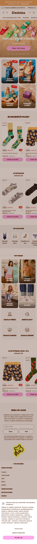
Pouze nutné (18, 528)
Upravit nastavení (18, 533)
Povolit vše (18, 537)
